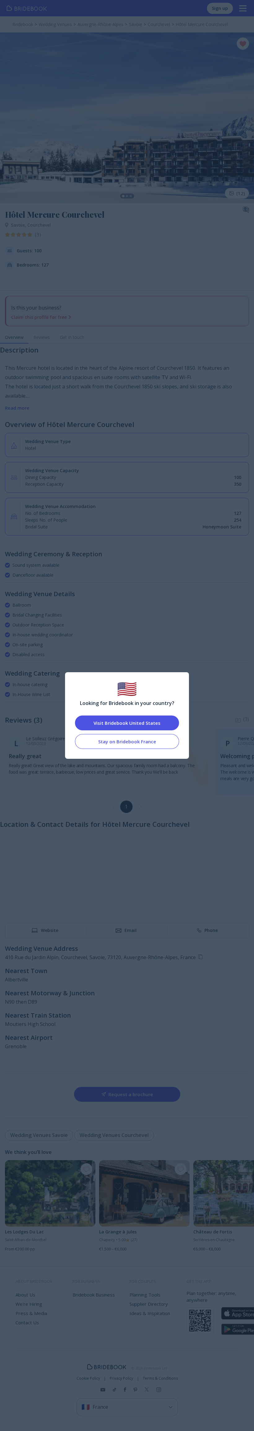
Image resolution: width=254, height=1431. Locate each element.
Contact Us (27, 1322)
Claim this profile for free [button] (39, 317)
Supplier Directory (148, 1304)
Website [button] (49, 930)
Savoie (19, 225)
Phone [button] (211, 930)
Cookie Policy (88, 1378)
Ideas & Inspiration (149, 1313)
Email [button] (131, 930)
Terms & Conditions (160, 1378)
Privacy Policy (121, 1378)
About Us (25, 1295)
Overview (14, 337)
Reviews (41, 337)
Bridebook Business (93, 1295)
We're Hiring (28, 1304)
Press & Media (31, 1313)
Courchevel (39, 225)
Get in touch (72, 337)
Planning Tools (144, 1295)
